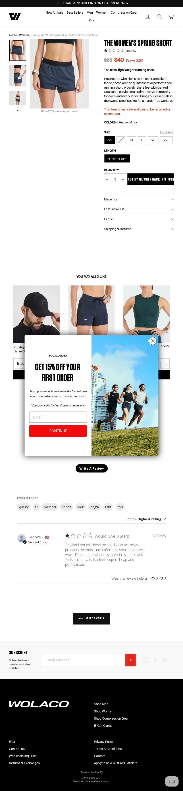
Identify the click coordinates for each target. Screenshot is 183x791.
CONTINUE (58, 431)
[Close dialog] (153, 341)
